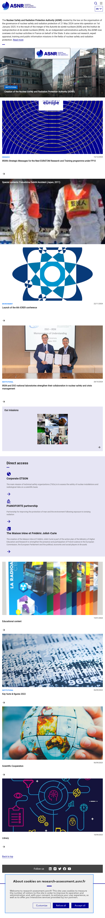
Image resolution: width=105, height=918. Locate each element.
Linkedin (50, 869)
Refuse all (61, 905)
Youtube (69, 869)
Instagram (55, 869)
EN (97, 9)
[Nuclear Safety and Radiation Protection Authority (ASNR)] (19, 9)
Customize (41, 905)
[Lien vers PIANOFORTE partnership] (9, 520)
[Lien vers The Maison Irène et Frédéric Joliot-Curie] (9, 550)
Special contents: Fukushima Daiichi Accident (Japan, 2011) (52, 211)
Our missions (52, 429)
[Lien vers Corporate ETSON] (9, 493)
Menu (101, 3)
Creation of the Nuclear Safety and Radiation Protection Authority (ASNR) (52, 72)
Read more (18, 40)
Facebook (64, 869)
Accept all (80, 905)
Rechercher (95, 3)
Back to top (7, 856)
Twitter (60, 869)
